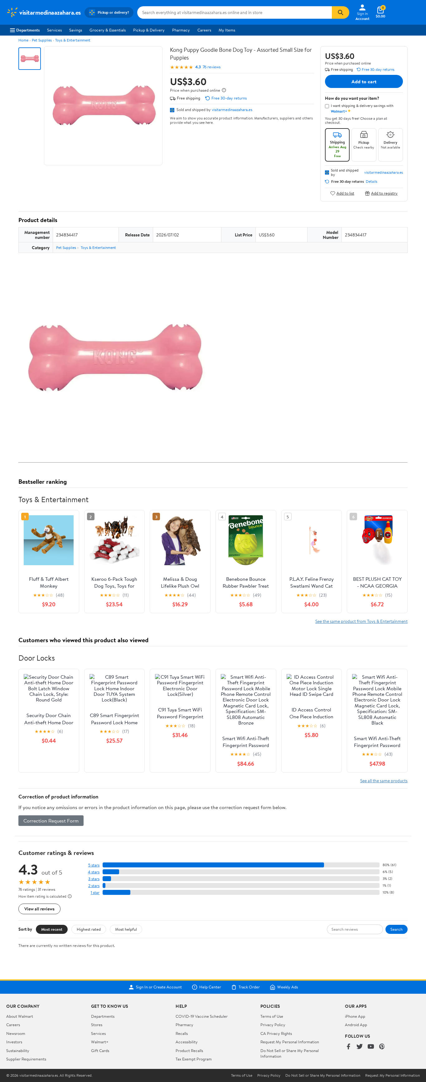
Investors (14, 1042)
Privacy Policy (272, 1024)
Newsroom (15, 1033)
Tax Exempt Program (194, 1059)
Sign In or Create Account (159, 987)
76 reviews (211, 67)
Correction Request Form (51, 820)
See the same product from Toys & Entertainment (361, 621)
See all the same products (384, 781)
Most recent (51, 929)
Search (396, 929)
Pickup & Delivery (149, 30)
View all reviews (39, 909)
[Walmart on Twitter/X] (359, 1047)
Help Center (210, 987)
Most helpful (126, 929)
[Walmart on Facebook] (348, 1047)
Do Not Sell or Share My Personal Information (322, 1075)
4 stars (93, 872)
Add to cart (363, 81)
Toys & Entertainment (72, 40)
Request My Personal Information (289, 1042)
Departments (28, 30)
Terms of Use (271, 1016)
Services (54, 30)
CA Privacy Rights (276, 1033)
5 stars (93, 865)
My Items (227, 30)
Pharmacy (181, 30)
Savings (75, 30)
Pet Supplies (42, 40)
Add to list (345, 193)
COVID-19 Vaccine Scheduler (202, 1016)
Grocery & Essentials (108, 30)
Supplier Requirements (26, 1059)
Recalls (182, 1033)
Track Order (249, 987)
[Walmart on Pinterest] (382, 1047)
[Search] (340, 12)
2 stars (93, 885)
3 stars (93, 878)
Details (371, 181)
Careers (204, 30)
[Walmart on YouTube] (370, 1047)
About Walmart (19, 1016)
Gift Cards (100, 1050)
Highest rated (89, 929)
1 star (95, 892)
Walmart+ (100, 1042)
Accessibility (187, 1042)
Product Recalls (189, 1050)
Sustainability (17, 1050)
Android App (356, 1024)
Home (23, 40)
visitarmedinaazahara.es (232, 109)
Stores (96, 1024)
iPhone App (355, 1016)
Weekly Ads (287, 987)
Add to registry (384, 193)
